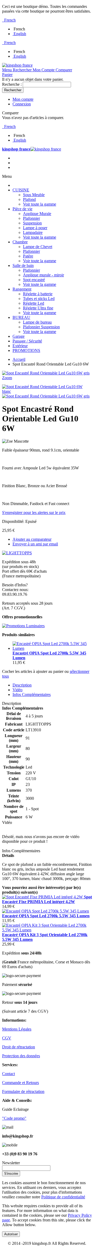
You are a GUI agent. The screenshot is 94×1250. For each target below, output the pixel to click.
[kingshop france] (17, 65)
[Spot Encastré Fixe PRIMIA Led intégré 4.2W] (43, 897)
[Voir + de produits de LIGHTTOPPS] (17, 553)
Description (22, 685)
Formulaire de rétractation (23, 1091)
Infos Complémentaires (32, 694)
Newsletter (11, 1163)
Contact (8, 1073)
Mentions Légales (16, 1029)
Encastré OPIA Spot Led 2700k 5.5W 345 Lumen (46, 916)
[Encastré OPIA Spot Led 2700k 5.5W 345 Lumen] (52, 648)
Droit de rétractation (18, 1047)
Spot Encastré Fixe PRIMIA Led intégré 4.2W (47, 899)
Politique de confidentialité (63, 1197)
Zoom (7, 377)
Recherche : (12, 84)
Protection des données (21, 1056)
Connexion (22, 104)
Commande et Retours (20, 1082)
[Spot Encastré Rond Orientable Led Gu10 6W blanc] (47, 391)
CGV (6, 1038)
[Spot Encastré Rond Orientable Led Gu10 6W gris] (46, 396)
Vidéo (17, 690)
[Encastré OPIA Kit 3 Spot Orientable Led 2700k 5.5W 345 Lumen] (47, 930)
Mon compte (23, 99)
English (20, 33)
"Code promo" (14, 1118)
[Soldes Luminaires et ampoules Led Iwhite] (23, 626)
